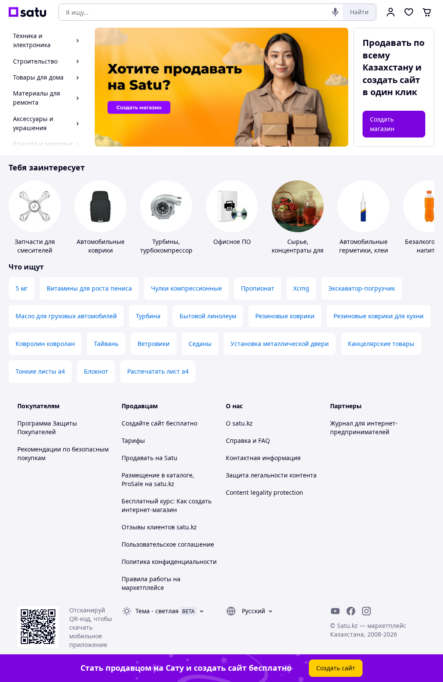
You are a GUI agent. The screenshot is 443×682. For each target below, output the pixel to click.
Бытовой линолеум (208, 316)
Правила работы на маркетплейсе (151, 583)
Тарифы (133, 440)
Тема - (157, 611)
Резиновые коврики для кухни (379, 316)
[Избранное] (408, 12)
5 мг (22, 288)
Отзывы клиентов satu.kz (159, 527)
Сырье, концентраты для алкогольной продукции (298, 254)
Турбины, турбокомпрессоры (168, 245)
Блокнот (96, 371)
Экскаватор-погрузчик (361, 288)
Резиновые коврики (285, 316)
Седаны (200, 343)
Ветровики (154, 343)
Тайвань (106, 343)
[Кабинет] (390, 12)
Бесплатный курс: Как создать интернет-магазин (167, 505)
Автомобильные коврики (101, 245)
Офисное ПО (232, 241)
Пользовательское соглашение (168, 544)
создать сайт (391, 80)
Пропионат (257, 288)
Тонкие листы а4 (40, 371)
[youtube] (335, 611)
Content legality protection (264, 492)
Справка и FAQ (248, 440)
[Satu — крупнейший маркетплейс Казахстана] (27, 12)
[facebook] (351, 611)
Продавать (138, 458)
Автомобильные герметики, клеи (363, 245)
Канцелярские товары (381, 343)
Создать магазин (382, 124)
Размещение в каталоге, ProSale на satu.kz (158, 479)
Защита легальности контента (271, 475)
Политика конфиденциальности (169, 561)
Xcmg (301, 288)
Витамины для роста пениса (89, 288)
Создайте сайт (143, 423)
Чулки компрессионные (186, 288)
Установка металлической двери (280, 343)
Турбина (148, 316)
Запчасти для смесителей (35, 245)
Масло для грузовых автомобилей (66, 316)
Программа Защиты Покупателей (47, 427)
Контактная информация (263, 458)
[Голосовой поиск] (335, 12)
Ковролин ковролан (45, 343)
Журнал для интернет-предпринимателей (364, 427)
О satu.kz (239, 423)
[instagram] (366, 611)
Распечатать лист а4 (158, 371)
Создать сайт (335, 668)
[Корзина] (427, 12)
